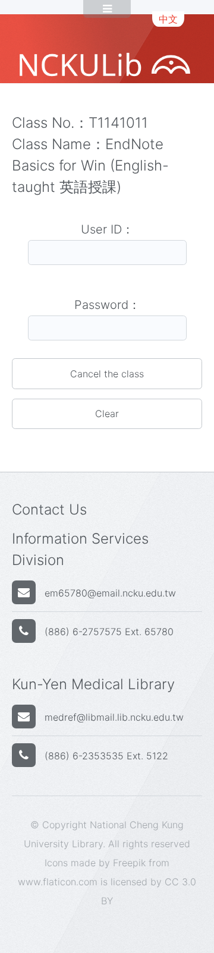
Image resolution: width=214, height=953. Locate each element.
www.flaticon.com (57, 882)
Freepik (129, 863)
